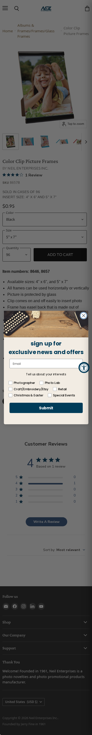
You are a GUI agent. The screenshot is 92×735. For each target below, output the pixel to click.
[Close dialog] (83, 315)
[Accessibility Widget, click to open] (84, 367)
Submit (46, 407)
